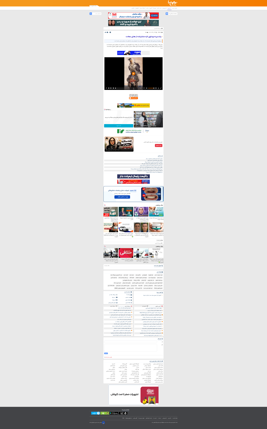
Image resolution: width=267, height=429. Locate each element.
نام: (162, 342)
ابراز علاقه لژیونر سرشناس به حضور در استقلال (122, 328)
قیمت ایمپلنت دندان (158, 275)
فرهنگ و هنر (142, 8)
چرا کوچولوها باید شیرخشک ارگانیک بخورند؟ (154, 172)
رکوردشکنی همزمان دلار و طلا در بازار (124, 319)
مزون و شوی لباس (123, 366)
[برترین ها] (172, 3)
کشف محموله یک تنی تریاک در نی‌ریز (155, 310)
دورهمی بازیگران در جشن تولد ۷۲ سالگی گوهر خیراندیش (120, 312)
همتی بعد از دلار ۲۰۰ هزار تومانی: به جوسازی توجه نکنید (120, 317)
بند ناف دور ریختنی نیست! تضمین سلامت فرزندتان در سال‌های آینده (149, 170)
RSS (123, 418)
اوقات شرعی (128, 302)
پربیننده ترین (127, 306)
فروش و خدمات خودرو (111, 378)
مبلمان (126, 369)
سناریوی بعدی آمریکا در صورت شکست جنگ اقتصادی (152, 319)
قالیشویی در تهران (123, 380)
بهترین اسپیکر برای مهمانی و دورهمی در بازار (154, 158)
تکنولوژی (137, 8)
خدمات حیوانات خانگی (147, 369)
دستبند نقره (132, 275)
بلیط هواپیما (151, 275)
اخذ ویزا (113, 364)
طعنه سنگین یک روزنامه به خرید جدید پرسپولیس (152, 324)
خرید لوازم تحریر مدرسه (148, 288)
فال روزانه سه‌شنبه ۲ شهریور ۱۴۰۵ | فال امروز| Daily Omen (151, 312)
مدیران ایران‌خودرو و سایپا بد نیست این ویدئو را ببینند (151, 330)
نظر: (162, 345)
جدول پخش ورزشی (112, 302)
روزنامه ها (128, 295)
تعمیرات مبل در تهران (123, 371)
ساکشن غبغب (138, 275)
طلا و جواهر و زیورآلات (123, 367)
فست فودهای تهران (135, 373)
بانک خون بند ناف (138, 288)
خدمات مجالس (136, 380)
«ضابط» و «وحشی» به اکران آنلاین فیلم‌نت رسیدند (121, 326)
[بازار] (104, 413)
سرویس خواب (124, 373)
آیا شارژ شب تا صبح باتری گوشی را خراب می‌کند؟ (152, 326)
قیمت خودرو (128, 297)
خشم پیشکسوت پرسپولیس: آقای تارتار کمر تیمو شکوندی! (150, 333)
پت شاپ (149, 371)
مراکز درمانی (160, 371)
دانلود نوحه (140, 285)
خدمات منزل (112, 376)
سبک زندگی (159, 8)
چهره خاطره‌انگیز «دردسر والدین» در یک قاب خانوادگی (151, 315)
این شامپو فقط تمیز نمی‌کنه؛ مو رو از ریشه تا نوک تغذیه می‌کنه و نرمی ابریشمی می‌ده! (146, 169)
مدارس (137, 367)
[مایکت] (95, 413)
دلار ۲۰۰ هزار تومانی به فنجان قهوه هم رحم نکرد (153, 335)
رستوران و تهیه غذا (135, 371)
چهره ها (154, 8)
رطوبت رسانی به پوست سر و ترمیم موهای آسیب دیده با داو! (151, 167)
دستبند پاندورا (159, 277)
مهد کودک (137, 369)
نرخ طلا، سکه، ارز (112, 295)
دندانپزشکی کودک (159, 378)
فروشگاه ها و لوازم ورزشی (146, 375)
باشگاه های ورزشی (147, 373)
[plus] (110, 32)
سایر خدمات (113, 380)
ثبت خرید (118, 126)
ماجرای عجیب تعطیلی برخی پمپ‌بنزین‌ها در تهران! (152, 317)
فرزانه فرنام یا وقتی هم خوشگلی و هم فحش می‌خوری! (121, 333)
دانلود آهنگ (132, 277)
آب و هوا (114, 297)
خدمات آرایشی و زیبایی (158, 367)
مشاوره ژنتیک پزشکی (127, 283)
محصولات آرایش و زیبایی (158, 369)
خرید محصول (158, 145)
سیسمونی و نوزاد (112, 369)
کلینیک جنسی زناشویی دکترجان (138, 283)
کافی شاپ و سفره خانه (135, 375)
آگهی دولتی (135, 418)
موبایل (114, 373)
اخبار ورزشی (165, 8)
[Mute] (137, 126)
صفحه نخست (174, 8)
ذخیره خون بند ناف (117, 283)
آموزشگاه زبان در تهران (146, 378)
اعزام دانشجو (112, 366)
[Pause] (135, 126)
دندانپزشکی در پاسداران (148, 285)
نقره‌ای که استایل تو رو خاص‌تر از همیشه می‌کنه (153, 162)
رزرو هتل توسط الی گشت (123, 277)
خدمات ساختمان (124, 378)
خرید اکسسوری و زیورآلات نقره (116, 275)
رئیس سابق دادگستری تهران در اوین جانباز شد (122, 324)
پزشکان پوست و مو (147, 364)
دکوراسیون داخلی (123, 375)
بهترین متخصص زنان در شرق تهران (122, 285)
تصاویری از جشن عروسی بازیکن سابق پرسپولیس (152, 321)
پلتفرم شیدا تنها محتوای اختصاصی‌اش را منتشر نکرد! (152, 328)
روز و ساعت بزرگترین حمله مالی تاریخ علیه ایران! (122, 335)
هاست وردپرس (134, 285)
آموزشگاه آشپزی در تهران (134, 364)
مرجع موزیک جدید (152, 277)
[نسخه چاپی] (105, 32)
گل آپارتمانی (143, 280)
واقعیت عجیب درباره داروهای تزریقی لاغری (154, 308)
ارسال (106, 353)
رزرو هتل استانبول (159, 280)
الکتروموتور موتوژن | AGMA (120, 288)
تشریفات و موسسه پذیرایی (134, 378)
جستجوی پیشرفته (129, 418)
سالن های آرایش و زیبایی (158, 364)
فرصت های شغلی (149, 418)
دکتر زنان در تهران (159, 375)
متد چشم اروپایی (151, 280)
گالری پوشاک (124, 364)
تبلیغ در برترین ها (141, 418)
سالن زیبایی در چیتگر (158, 285)
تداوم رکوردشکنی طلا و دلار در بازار (124, 308)
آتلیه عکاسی (136, 382)
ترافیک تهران (127, 300)
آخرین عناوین (158, 306)
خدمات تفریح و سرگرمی (110, 371)
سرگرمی (133, 8)
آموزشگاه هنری (148, 382)
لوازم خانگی (113, 375)
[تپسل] (104, 109)
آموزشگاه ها (148, 376)
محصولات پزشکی (147, 366)
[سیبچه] (123, 413)
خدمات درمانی (148, 367)
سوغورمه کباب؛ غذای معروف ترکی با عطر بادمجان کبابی (121, 315)
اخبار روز (169, 8)
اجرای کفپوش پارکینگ (158, 288)
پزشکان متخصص (159, 373)
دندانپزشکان (160, 376)
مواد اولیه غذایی (114, 277)
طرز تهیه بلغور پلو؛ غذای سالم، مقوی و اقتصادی (122, 310)
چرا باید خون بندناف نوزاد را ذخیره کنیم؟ (155, 160)
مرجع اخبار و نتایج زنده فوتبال (141, 277)
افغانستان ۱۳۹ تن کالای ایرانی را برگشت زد (123, 321)
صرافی (114, 367)
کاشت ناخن (161, 366)
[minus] (107, 32)
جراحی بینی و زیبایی (159, 382)
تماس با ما (155, 418)
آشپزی (151, 8)
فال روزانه (114, 300)
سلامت (147, 8)
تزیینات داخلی (124, 376)
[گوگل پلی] (114, 413)
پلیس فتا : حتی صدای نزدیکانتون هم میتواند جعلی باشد (152, 163)
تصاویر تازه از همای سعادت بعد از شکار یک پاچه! (152, 295)
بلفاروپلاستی (144, 275)
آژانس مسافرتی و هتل (123, 382)
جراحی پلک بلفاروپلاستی (127, 280)
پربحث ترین (112, 306)
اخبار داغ (144, 306)
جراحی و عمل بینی (130, 288)
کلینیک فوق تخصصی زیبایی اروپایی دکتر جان (154, 283)
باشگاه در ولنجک (137, 280)
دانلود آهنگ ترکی (111, 285)
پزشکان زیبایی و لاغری (159, 380)
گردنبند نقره (126, 275)
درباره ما (159, 418)
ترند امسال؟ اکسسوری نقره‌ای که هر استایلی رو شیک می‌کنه (151, 165)
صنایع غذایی (136, 376)
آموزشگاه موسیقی (147, 380)
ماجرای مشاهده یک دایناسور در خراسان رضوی (122, 330)
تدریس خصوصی (136, 366)
